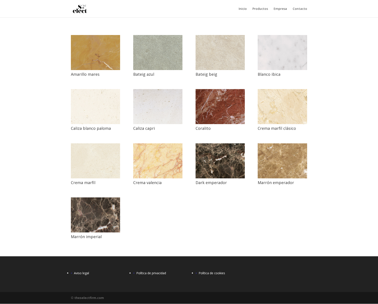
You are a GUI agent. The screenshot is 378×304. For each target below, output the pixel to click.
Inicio (243, 9)
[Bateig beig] (220, 69)
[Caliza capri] (157, 123)
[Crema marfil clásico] (282, 123)
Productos (260, 9)
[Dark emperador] (220, 177)
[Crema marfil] (95, 177)
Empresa (280, 9)
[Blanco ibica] (282, 69)
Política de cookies (212, 273)
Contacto (300, 9)
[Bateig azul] (157, 69)
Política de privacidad (151, 273)
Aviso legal (81, 273)
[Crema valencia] (157, 177)
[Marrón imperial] (95, 231)
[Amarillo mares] (95, 69)
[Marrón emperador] (282, 177)
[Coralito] (220, 123)
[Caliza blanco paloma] (95, 123)
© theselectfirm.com (87, 298)
